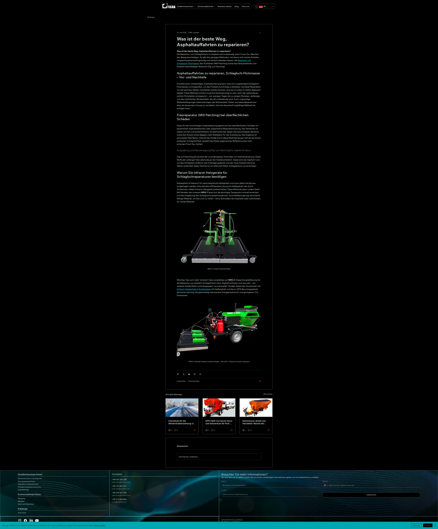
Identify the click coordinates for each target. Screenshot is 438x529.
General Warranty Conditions (232, 520)
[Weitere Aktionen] (259, 32)
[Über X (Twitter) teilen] (183, 374)
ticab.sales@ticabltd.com (121, 482)
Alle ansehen (268, 394)
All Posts (151, 17)
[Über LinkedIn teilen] (189, 374)
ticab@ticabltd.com (119, 502)
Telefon (325, 481)
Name (224, 481)
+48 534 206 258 (119, 479)
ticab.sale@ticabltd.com (121, 489)
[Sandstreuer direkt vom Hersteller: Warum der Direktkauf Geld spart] (256, 407)
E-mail (224, 490)
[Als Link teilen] (195, 374)
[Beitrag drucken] (200, 374)
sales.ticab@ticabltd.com (121, 495)
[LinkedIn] (31, 521)
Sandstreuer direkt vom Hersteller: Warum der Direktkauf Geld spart (254, 422)
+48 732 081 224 (119, 486)
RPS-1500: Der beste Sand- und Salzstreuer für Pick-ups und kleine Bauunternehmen (219, 422)
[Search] (256, 6)
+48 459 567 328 (119, 492)
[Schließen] (435, 525)
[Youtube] (37, 521)
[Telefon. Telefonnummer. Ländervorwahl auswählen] (326, 485)
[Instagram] (20, 521)
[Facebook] (25, 521)
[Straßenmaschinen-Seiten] (194, 6)
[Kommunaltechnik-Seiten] (214, 6)
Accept (428, 525)
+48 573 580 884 (119, 499)
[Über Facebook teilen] (178, 374)
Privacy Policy (99, 525)
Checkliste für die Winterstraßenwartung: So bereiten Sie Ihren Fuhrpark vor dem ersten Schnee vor (181, 422)
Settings (416, 525)
